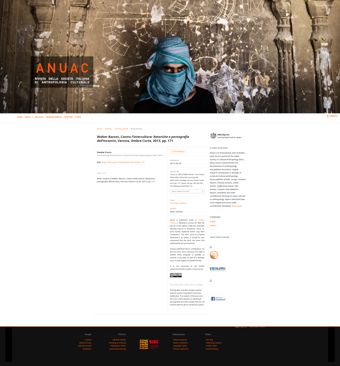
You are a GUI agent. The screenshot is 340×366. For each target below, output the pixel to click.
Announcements (54, 117)
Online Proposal (179, 340)
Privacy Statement (181, 349)
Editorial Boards (85, 346)
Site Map (209, 340)
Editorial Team (85, 343)
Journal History (212, 349)
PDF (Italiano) (179, 151)
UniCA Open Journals (219, 237)
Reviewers (87, 349)
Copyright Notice (180, 346)
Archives (39, 117)
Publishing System (213, 343)
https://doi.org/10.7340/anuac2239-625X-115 (122, 162)
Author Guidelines (180, 343)
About (28, 117)
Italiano (213, 225)
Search (333, 116)
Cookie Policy (211, 346)
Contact (88, 340)
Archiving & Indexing (117, 343)
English (213, 221)
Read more (236, 206)
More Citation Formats (180, 191)
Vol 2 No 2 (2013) (121, 129)
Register (68, 117)
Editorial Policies (119, 340)
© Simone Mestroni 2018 (324, 5)
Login (78, 117)
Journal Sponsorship (117, 349)
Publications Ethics (118, 346)
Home (19, 117)
